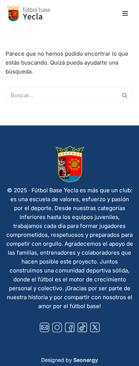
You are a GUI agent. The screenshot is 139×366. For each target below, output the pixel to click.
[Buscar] (125, 95)
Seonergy (85, 360)
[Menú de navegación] (125, 13)
